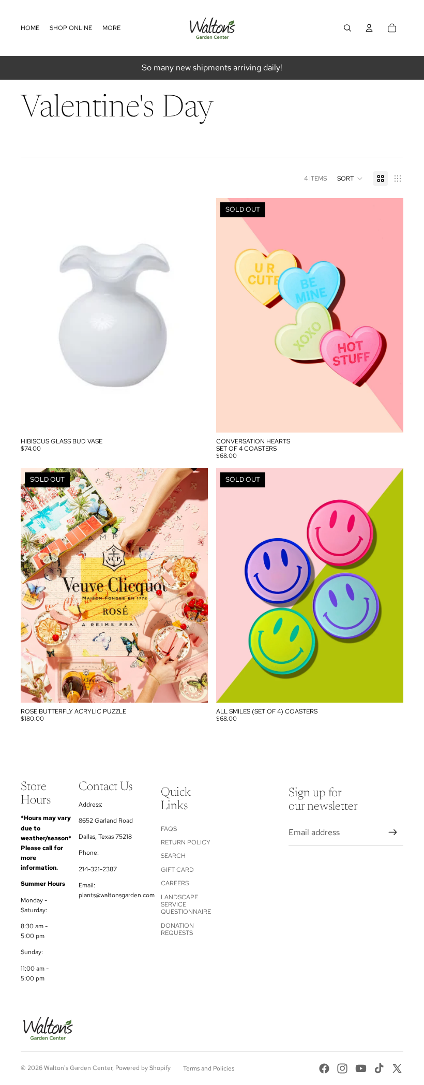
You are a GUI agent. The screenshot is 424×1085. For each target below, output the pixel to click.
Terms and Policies (208, 1068)
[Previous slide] (231, 315)
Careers (175, 883)
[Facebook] (324, 1068)
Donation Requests (177, 929)
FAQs (169, 829)
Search (173, 856)
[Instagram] (342, 1068)
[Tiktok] (379, 1068)
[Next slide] (387, 315)
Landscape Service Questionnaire (186, 904)
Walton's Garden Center (78, 1068)
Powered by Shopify (143, 1068)
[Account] (369, 28)
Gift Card (177, 870)
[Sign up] (393, 832)
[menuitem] (111, 28)
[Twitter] (397, 1068)
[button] (350, 178)
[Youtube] (361, 1068)
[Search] (347, 28)
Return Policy (185, 842)
